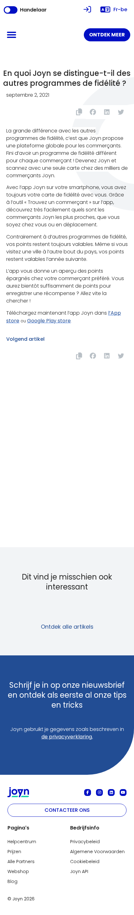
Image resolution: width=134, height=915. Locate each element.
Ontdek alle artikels (67, 627)
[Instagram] (99, 792)
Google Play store (49, 320)
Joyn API (79, 871)
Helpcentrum (21, 842)
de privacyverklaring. (67, 736)
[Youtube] (123, 792)
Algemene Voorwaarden (97, 851)
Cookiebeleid (84, 861)
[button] (11, 34)
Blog (12, 881)
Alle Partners (21, 861)
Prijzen (14, 851)
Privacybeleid (85, 842)
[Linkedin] (111, 792)
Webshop (18, 871)
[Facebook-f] (87, 792)
